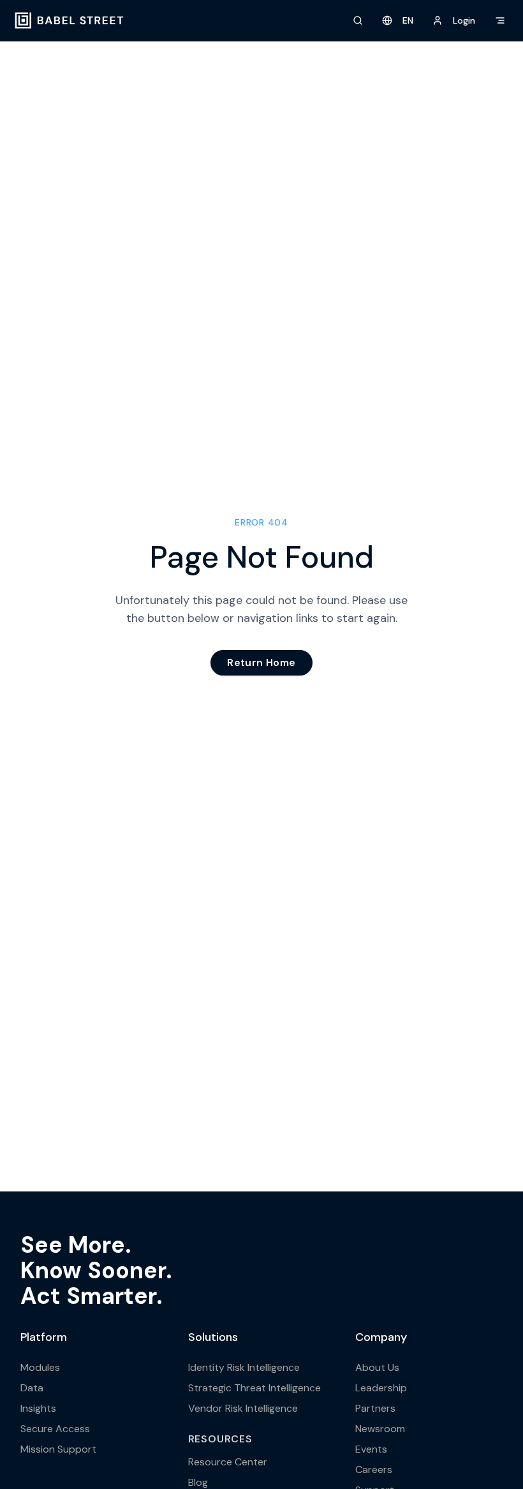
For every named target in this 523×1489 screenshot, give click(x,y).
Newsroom (380, 1428)
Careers (373, 1469)
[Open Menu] (500, 20)
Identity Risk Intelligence (244, 1367)
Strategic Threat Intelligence (254, 1388)
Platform (43, 1337)
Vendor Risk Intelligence (243, 1408)
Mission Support (58, 1449)
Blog (198, 1482)
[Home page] (69, 20)
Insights (38, 1408)
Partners (375, 1408)
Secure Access (55, 1428)
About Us (377, 1367)
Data (31, 1388)
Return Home (261, 662)
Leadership (381, 1388)
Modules (40, 1367)
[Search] (358, 20)
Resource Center (227, 1462)
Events (371, 1449)
